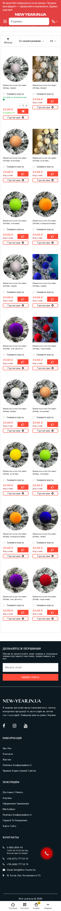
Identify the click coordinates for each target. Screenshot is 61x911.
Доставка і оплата (13, 792)
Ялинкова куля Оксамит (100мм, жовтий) (44, 159)
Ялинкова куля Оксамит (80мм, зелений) (44, 472)
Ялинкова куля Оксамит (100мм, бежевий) (15, 159)
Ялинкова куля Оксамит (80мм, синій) (44, 535)
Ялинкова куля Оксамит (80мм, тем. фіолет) (15, 597)
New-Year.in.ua (22, 701)
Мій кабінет (9, 809)
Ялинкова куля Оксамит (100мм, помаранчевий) (44, 222)
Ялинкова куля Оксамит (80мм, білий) (15, 410)
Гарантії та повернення (15, 820)
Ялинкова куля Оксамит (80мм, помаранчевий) (15, 535)
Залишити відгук (15, 94)
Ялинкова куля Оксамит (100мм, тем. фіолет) (15, 347)
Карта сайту (9, 826)
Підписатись (30, 677)
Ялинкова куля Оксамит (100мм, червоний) (44, 347)
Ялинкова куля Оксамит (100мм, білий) (44, 86)
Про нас (7, 748)
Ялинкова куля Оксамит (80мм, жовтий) (15, 472)
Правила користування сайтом (19, 770)
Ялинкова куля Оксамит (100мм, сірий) (15, 284)
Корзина (7, 798)
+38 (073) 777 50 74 (17, 858)
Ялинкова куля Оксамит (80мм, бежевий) (44, 410)
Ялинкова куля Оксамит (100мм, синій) (44, 284)
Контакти (8, 754)
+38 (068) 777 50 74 (17, 864)
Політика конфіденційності (17, 765)
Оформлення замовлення (16, 803)
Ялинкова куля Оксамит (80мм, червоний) (44, 597)
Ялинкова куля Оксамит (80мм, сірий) (15, 86)
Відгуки (7, 759)
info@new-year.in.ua (25, 869)
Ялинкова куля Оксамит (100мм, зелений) (15, 222)
